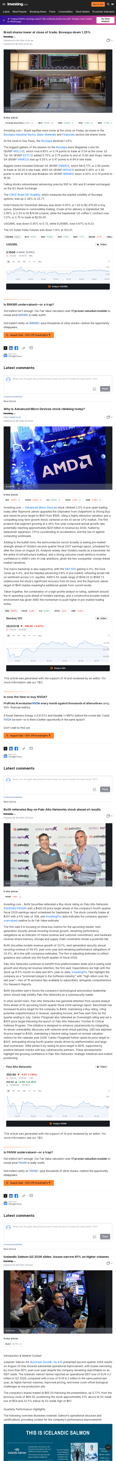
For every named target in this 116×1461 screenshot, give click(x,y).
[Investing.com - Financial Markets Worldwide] (18, 4)
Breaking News (38, 11)
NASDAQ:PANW (15, 908)
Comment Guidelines (13, 397)
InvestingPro (53, 916)
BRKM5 (68, 173)
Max (40, 262)
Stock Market (83, 11)
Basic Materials (46, 134)
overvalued (11, 920)
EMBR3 (63, 165)
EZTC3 (27, 155)
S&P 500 (70, 569)
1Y (29, 262)
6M (24, 262)
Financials (68, 134)
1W (13, 262)
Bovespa (46, 140)
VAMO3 (23, 159)
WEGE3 (68, 169)
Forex (52, 11)
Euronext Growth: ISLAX (46, 1362)
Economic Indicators (103, 11)
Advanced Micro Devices (41, 507)
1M (19, 262)
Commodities (65, 11)
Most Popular (20, 11)
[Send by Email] (31, 348)
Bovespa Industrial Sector (19, 134)
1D (8, 262)
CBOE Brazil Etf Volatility (24, 194)
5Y (34, 262)
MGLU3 (18, 151)
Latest (6, 11)
